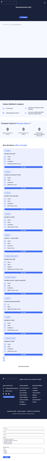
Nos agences (23, 404)
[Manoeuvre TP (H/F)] (23, 441)
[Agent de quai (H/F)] (23, 442)
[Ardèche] (23, 451)
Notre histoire (23, 390)
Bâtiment (34, 395)
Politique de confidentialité (33, 411)
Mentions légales (21, 411)
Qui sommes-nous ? (25, 388)
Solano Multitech (24, 397)
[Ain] (23, 449)
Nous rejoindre (23, 392)
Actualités (22, 402)
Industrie (34, 397)
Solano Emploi (23, 395)
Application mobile (11, 411)
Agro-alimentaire (36, 399)
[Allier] (23, 450)
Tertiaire (34, 402)
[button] (42, 3)
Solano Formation (24, 399)
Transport (34, 388)
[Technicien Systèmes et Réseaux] (23, 440)
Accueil (4, 24)
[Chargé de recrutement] (23, 439)
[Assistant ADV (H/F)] (23, 443)
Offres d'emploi (9, 24)
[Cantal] (23, 452)
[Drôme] (23, 453)
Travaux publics (36, 392)
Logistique (35, 390)
